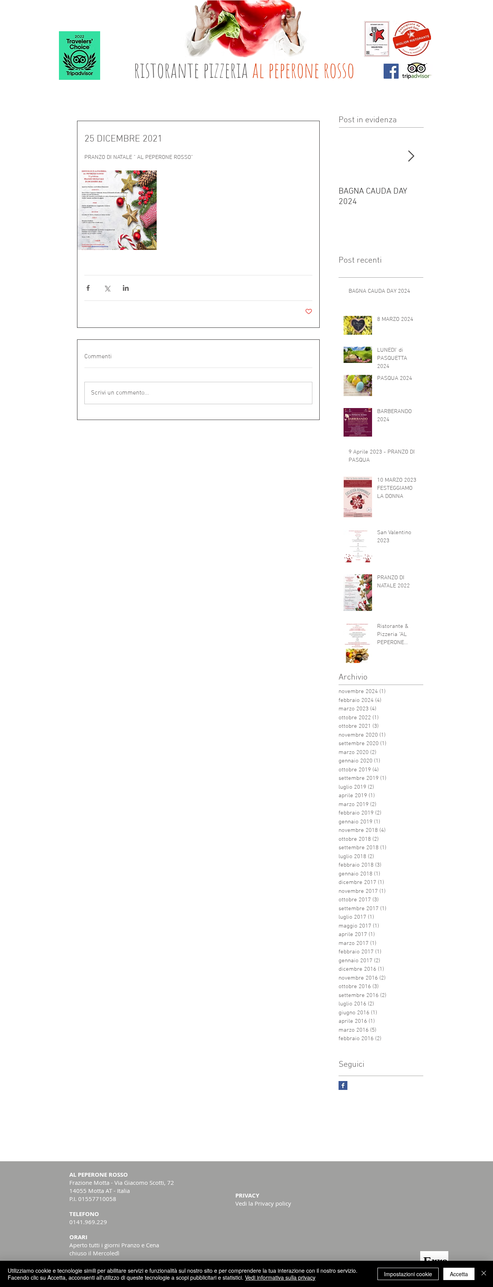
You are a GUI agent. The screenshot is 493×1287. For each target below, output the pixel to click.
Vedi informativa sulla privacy (280, 1277)
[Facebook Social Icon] (391, 71)
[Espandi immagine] (117, 210)
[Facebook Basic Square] (343, 1085)
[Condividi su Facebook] (88, 288)
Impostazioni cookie (408, 1274)
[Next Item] (410, 156)
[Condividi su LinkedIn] (125, 288)
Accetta (459, 1274)
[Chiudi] (483, 1274)
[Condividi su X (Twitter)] (107, 288)
